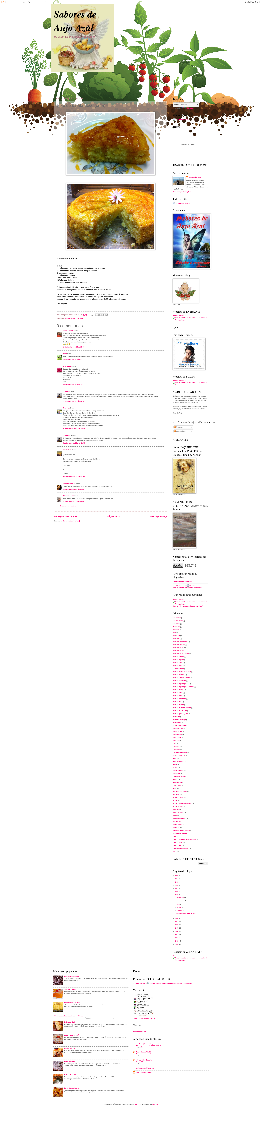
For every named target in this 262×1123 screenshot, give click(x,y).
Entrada (175, 767)
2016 (177, 925)
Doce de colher (178, 761)
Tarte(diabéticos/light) (180, 848)
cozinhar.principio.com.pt (145, 1068)
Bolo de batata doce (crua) (186, 913)
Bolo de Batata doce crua (74, 318)
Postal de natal (178, 797)
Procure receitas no (180, 316)
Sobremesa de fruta (180, 833)
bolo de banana (178, 668)
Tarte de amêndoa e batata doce (184, 839)
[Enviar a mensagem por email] (96, 315)
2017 (177, 921)
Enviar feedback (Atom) (71, 521)
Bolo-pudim (177, 737)
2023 (177, 882)
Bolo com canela (179, 644)
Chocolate (176, 749)
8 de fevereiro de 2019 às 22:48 (74, 443)
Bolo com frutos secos (181, 653)
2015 (177, 928)
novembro (180, 901)
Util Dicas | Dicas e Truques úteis (147, 1044)
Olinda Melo (67, 450)
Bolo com (176, 638)
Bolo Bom (176, 635)
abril (178, 904)
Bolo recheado (178, 728)
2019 (177, 895)
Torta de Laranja (70, 989)
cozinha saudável (179, 755)
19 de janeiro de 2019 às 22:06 (73, 347)
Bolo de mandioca (179, 699)
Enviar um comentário (68, 506)
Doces (175, 764)
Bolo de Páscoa (178, 705)
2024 (177, 879)
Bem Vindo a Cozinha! (144, 1072)
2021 (177, 888)
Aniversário (177, 618)
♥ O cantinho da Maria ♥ (144, 1060)
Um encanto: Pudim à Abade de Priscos (68, 1016)
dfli (136, 1104)
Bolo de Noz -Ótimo (71, 1075)
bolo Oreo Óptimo (179, 725)
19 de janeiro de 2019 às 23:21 (73, 359)
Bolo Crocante (69, 1061)
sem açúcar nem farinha (181, 830)
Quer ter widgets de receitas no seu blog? (188, 606)
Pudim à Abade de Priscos (182, 803)
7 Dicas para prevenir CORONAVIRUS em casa (151, 1046)
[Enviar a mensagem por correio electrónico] (92, 315)
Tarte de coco (177, 842)
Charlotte (176, 746)
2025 (177, 875)
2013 (177, 934)
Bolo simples (177, 734)
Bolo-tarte (176, 740)
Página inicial (113, 516)
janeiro (179, 910)
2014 (177, 931)
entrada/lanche (178, 770)
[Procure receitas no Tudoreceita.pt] (181, 203)
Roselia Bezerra (68, 330)
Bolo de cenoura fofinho (181, 677)
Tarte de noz (177, 845)
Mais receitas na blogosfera (182, 581)
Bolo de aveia (177, 665)
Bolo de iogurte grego (180, 683)
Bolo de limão (178, 693)
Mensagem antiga (158, 516)
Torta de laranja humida (144, 1054)
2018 (177, 918)
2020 (177, 892)
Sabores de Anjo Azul (75, 20)
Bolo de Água (177, 662)
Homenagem (177, 782)
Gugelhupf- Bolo (179, 776)
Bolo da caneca (178, 656)
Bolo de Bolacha (178, 674)
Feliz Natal (176, 773)
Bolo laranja (177, 723)
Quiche (175, 815)
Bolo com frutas (178, 650)
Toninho (66, 408)
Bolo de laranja (178, 689)
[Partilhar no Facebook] (104, 315)
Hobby (175, 779)
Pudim (175, 800)
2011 (177, 941)
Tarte (174, 836)
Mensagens (180, 427)
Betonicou (66, 391)
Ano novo (176, 624)
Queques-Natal (178, 812)
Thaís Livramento (69, 483)
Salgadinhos (177, 824)
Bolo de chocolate (179, 680)
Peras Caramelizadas (71, 1088)
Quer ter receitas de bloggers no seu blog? (188, 587)
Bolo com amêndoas (180, 641)
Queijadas (176, 809)
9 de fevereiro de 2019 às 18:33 (74, 476)
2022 (177, 885)
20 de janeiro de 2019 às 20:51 (73, 384)
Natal (174, 788)
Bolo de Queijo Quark (180, 714)
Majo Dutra (67, 366)
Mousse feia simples (71, 976)
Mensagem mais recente (65, 516)
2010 (177, 944)
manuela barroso (195, 177)
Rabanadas (177, 821)
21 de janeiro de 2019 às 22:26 (73, 401)
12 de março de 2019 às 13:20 (73, 489)
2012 (177, 938)
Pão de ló (176, 794)
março (179, 907)
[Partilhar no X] (101, 315)
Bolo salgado (177, 731)
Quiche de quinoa (179, 818)
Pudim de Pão (178, 806)
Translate (190, 108)
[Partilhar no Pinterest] (106, 315)
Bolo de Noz (177, 702)
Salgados (176, 827)
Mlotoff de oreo (69, 1048)
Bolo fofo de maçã (179, 720)
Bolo (174, 632)
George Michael (141, 1062)
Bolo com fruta (178, 647)
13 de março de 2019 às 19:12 (73, 501)
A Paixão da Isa (68, 496)
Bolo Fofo (176, 717)
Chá (174, 743)
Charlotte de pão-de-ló (72, 1002)
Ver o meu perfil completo (182, 192)
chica (65, 353)
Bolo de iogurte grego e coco (183, 686)
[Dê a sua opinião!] (99, 315)
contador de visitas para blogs (144, 1018)
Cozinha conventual (180, 752)
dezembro (180, 897)
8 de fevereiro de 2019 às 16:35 (74, 428)
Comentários (180, 431)
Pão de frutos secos (180, 791)
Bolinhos (176, 629)
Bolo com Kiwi (69, 1022)
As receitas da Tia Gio (144, 1052)
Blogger (155, 1104)
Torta (174, 851)
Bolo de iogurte (178, 659)
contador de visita (139, 1032)
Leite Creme (177, 785)
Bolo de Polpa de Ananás (182, 708)
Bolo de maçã (177, 696)
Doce (174, 758)
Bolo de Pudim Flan (180, 711)
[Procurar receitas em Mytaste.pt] (181, 119)
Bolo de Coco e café (71, 1035)
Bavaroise (176, 627)
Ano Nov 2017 (178, 621)
